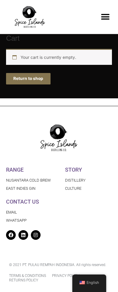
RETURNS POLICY (23, 280)
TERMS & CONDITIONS (27, 276)
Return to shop (28, 78)
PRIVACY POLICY (65, 276)
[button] (105, 17)
